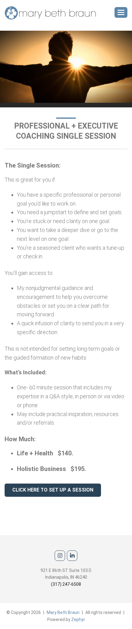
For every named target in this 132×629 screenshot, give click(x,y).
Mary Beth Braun (63, 612)
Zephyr (78, 619)
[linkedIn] (72, 555)
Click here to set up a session (52, 490)
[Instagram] (60, 555)
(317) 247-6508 (66, 584)
